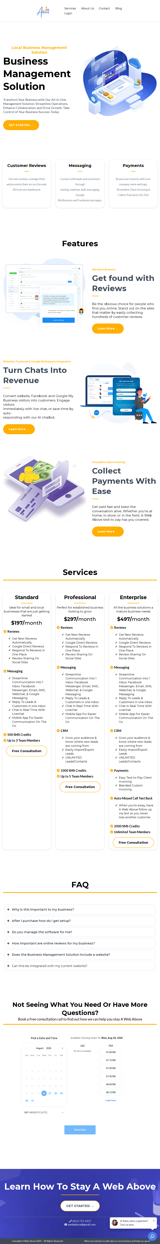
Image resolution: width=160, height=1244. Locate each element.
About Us (87, 8)
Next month (63, 1048)
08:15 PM (110, 1092)
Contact (104, 8)
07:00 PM (110, 1052)
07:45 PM (110, 1076)
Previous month (26, 1048)
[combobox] (44, 1113)
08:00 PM (110, 1084)
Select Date (80, 1129)
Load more (110, 1100)
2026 (48, 1048)
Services (70, 8)
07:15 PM (110, 1060)
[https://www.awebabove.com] (44, 10)
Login (68, 13)
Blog (118, 8)
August (40, 1048)
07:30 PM (110, 1068)
